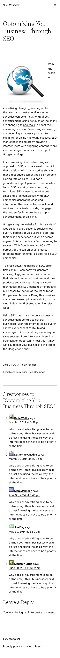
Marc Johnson (23, 490)
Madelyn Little (23, 563)
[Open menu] (55, 5)
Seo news (39, 371)
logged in (24, 612)
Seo (38, 241)
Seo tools (29, 124)
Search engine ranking (15, 371)
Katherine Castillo (25, 454)
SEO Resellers (11, 5)
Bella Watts (21, 418)
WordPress (35, 646)
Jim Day (19, 527)
